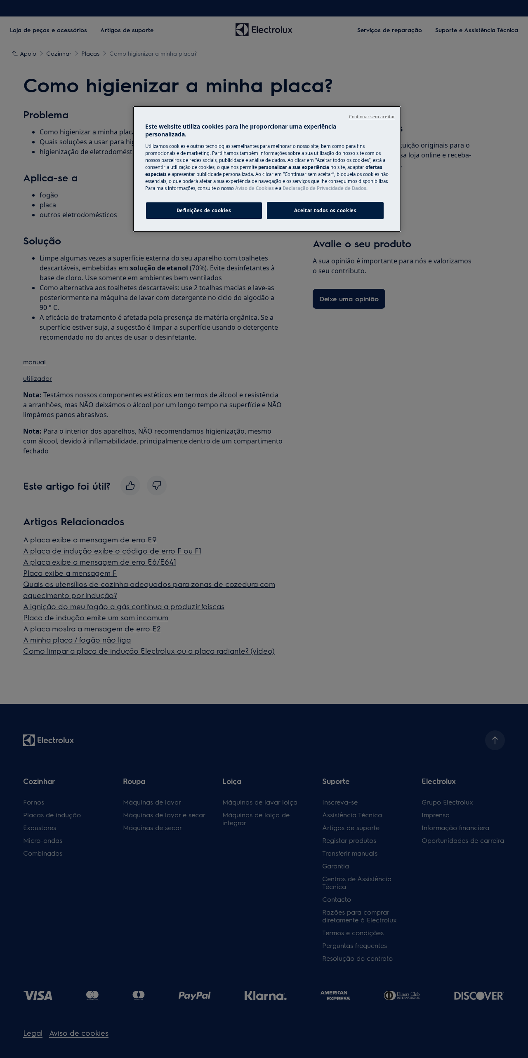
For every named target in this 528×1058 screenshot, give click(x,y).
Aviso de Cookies (254, 188)
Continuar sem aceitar (372, 117)
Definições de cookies (204, 210)
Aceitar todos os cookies (325, 210)
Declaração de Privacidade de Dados (324, 188)
